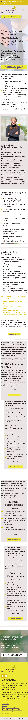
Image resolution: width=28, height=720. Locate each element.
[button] (23, 10)
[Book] (5, 676)
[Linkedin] (2, 676)
